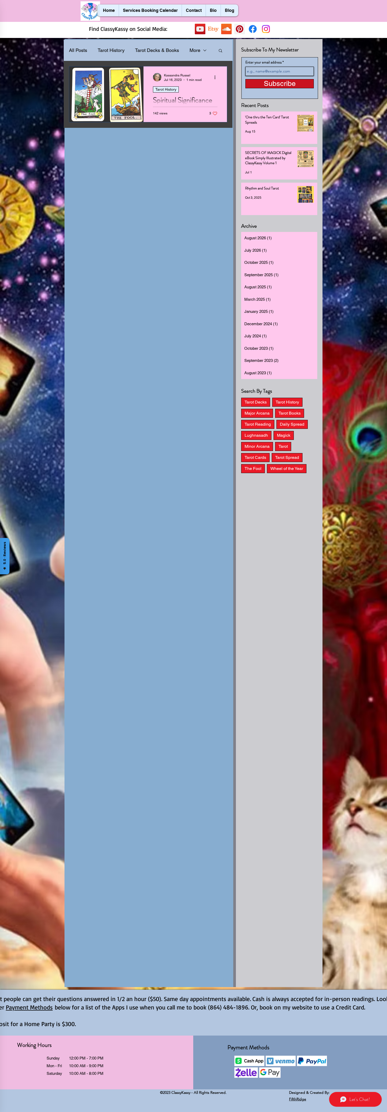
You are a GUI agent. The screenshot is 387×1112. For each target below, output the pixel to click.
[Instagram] (266, 29)
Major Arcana (257, 413)
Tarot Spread (287, 457)
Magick (283, 435)
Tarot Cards (255, 457)
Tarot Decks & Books (157, 50)
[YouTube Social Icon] (200, 29)
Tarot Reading (258, 424)
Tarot (283, 446)
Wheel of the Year (286, 468)
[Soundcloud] (226, 29)
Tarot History (111, 50)
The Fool (253, 468)
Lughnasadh (256, 435)
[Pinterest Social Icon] (239, 29)
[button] (220, 51)
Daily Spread (292, 424)
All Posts (78, 50)
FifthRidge (297, 1099)
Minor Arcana (257, 446)
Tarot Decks (256, 402)
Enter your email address (263, 62)
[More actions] (217, 77)
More (195, 50)
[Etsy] (213, 29)
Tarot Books (290, 413)
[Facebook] (252, 29)
